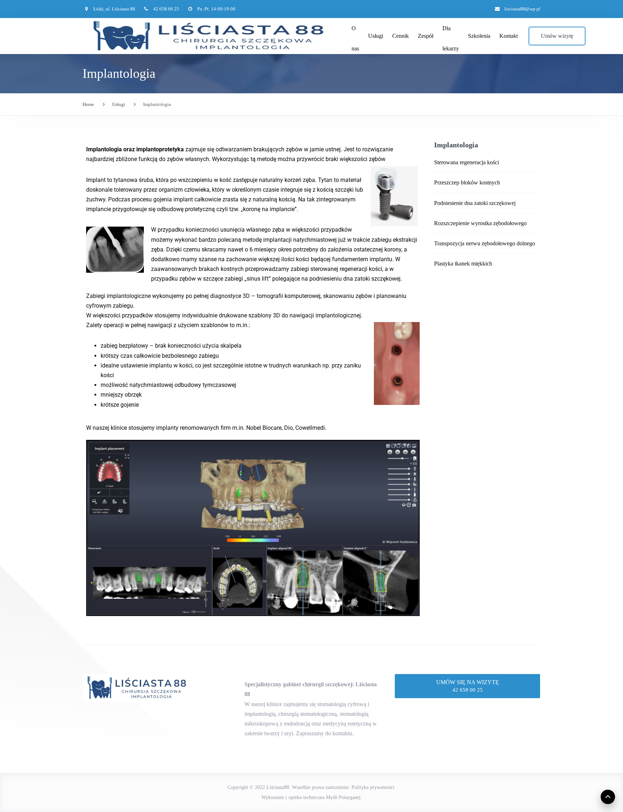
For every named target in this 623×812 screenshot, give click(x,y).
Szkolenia (479, 36)
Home (88, 104)
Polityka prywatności (373, 787)
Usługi (375, 36)
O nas (355, 32)
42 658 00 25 (467, 690)
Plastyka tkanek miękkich (463, 263)
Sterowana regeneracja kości (466, 162)
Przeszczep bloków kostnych (467, 182)
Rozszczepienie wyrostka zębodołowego (480, 223)
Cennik (400, 36)
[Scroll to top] (608, 797)
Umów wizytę (557, 36)
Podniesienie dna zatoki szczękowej (475, 203)
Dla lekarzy (450, 32)
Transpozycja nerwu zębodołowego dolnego (484, 243)
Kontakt (508, 36)
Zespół (425, 36)
